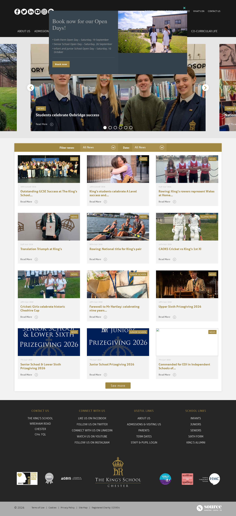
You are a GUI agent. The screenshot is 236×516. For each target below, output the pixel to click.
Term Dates (144, 436)
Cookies (52, 507)
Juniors (195, 424)
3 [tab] (115, 127)
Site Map (83, 507)
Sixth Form (195, 436)
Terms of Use (38, 507)
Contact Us (214, 11)
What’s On (198, 11)
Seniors (195, 430)
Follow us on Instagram (92, 442)
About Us (23, 31)
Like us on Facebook (92, 418)
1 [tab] (105, 127)
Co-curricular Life (204, 31)
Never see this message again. (118, 79)
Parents (143, 430)
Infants (196, 418)
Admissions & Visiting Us (144, 424)
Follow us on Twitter (92, 424)
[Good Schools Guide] (187, 478)
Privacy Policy (68, 507)
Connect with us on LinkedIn (92, 430)
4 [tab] (120, 127)
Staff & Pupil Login (144, 442)
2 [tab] (110, 127)
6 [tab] (131, 127)
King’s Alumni (195, 442)
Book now (61, 64)
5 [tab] (126, 127)
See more (118, 385)
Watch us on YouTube (92, 436)
